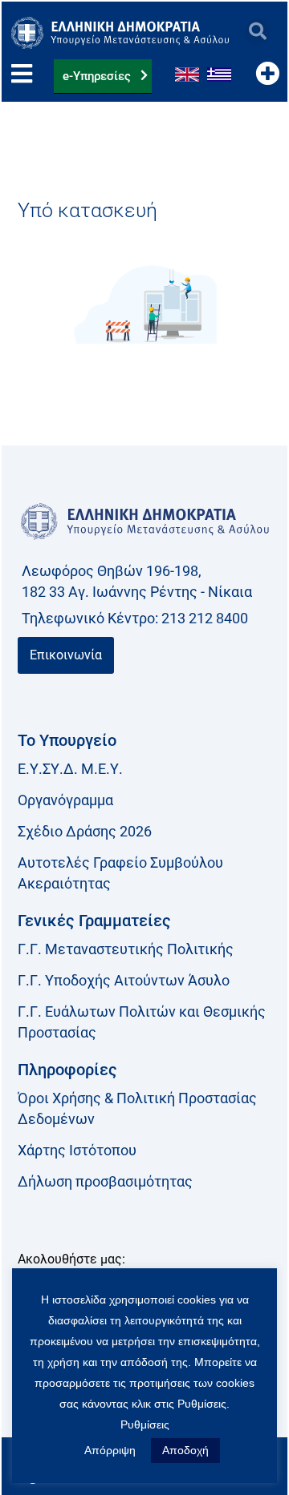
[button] (257, 31)
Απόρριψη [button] (110, 1450)
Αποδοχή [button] (185, 1450)
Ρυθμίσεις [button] (144, 1424)
